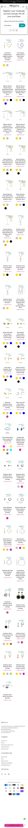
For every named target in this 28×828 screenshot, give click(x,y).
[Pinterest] (13, 30)
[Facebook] (10, 30)
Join (22, 25)
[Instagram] (16, 30)
